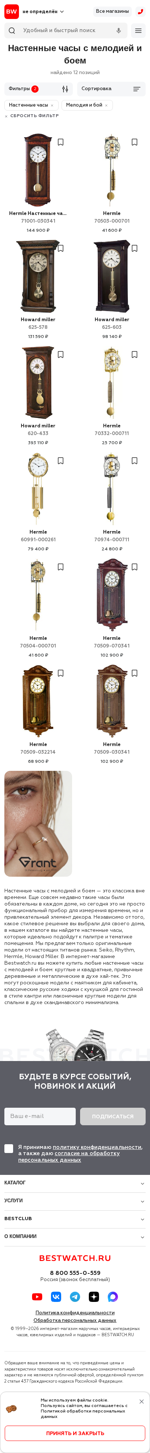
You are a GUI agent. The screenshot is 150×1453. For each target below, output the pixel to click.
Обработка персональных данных (75, 1320)
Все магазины (112, 11)
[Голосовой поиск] (119, 30)
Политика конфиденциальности (75, 1313)
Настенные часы (38, 217)
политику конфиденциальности (97, 1147)
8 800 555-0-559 (75, 1273)
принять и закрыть (75, 1433)
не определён (40, 11)
